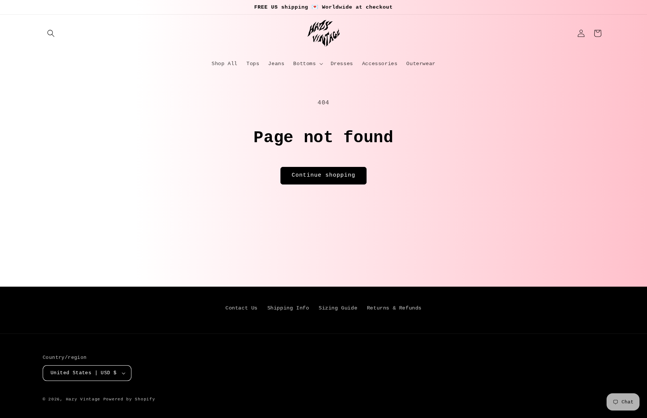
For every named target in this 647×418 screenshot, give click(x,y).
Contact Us (241, 308)
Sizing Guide (338, 308)
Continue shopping (323, 175)
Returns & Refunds (394, 308)
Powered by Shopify (129, 399)
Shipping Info (288, 308)
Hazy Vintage (83, 399)
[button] (51, 33)
